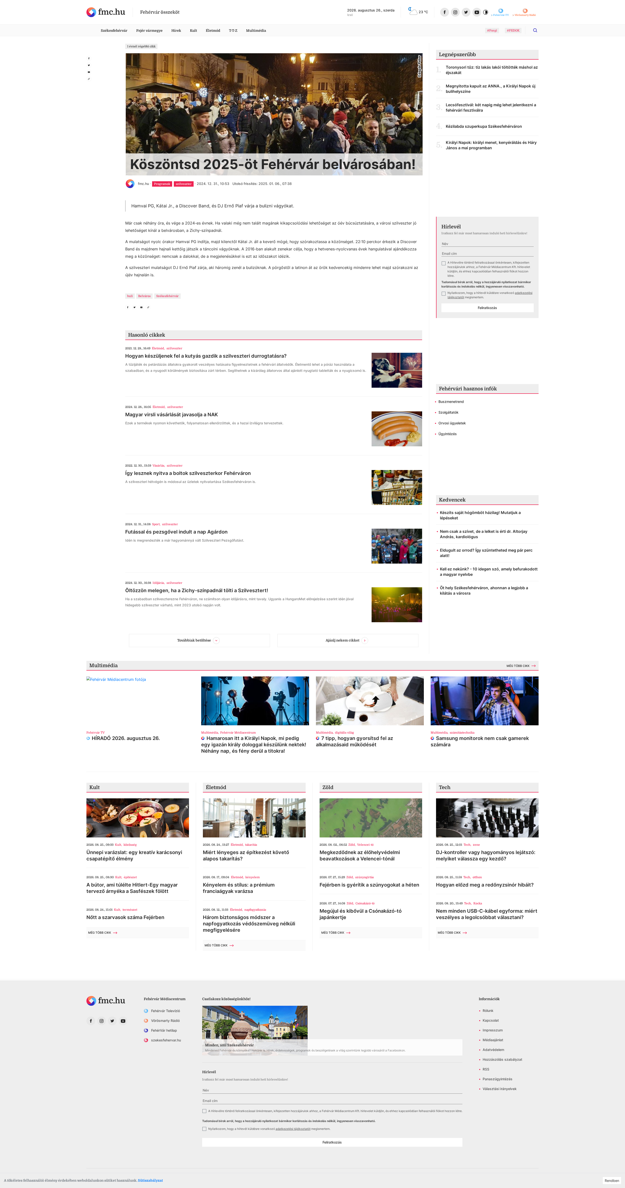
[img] (105, 12)
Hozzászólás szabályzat (502, 1059)
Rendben (612, 1180)
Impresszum (493, 1030)
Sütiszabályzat (150, 1180)
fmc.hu (143, 184)
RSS (486, 1069)
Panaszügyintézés (497, 1079)
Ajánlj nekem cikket (342, 640)
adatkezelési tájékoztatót (293, 1129)
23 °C (423, 12)
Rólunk (488, 1010)
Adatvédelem (493, 1050)
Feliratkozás (487, 308)
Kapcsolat (491, 1020)
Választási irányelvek (500, 1089)
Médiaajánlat (493, 1040)
